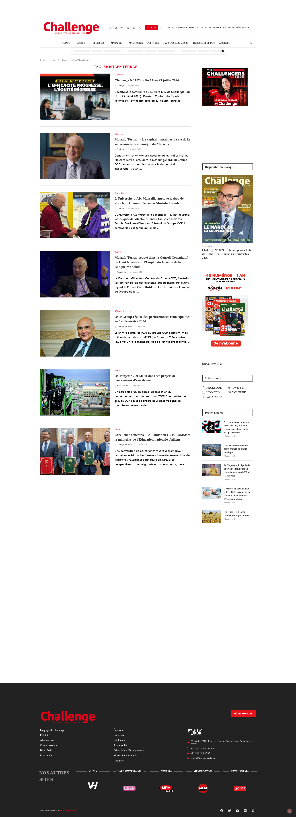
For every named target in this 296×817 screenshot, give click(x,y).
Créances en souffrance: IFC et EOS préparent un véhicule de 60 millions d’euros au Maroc (237, 493)
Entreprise (119, 735)
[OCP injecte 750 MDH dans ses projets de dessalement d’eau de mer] (75, 392)
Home (42, 60)
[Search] (251, 43)
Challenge (120, 86)
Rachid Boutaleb (123, 385)
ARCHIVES (224, 43)
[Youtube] (134, 28)
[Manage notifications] (289, 811)
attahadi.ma (240, 771)
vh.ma (93, 771)
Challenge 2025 (68, 810)
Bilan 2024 (46, 750)
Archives (119, 760)
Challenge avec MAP (124, 326)
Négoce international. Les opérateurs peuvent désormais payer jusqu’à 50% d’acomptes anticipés (219, 28)
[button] (161, 27)
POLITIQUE (153, 43)
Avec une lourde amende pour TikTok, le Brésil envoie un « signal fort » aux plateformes (236, 427)
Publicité (45, 735)
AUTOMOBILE (136, 43)
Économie (119, 730)
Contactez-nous (48, 745)
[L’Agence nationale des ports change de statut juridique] (211, 450)
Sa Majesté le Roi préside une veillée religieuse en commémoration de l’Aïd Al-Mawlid (237, 470)
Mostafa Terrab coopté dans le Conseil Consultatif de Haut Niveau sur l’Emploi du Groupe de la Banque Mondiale (151, 262)
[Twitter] (116, 28)
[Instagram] (122, 28)
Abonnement (47, 740)
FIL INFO (66, 43)
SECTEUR (81, 43)
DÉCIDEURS (98, 43)
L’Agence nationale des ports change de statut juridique (236, 449)
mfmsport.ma (203, 771)
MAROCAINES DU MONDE (175, 43)
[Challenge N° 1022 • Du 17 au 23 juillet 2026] (75, 97)
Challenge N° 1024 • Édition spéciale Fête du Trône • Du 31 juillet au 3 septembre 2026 (226, 253)
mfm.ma (166, 771)
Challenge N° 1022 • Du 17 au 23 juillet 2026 (147, 80)
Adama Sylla (121, 272)
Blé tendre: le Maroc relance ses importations (236, 514)
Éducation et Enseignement (129, 750)
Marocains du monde (125, 755)
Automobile (120, 745)
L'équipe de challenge (52, 730)
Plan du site (46, 755)
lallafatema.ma (129, 771)
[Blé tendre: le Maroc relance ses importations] (211, 516)
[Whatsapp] (140, 28)
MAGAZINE (116, 43)
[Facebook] (110, 28)
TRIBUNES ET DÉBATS (204, 43)
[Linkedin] (128, 28)
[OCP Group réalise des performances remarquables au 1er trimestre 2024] (75, 333)
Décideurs (119, 740)
